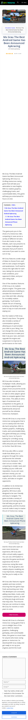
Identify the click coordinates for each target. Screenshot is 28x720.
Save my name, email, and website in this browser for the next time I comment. (14, 693)
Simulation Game (10, 28)
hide (13, 205)
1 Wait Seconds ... (14, 615)
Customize (14, 717)
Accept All (14, 713)
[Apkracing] (8, 3)
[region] (14, 708)
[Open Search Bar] (18, 2)
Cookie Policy (9, 708)
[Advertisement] (14, 114)
